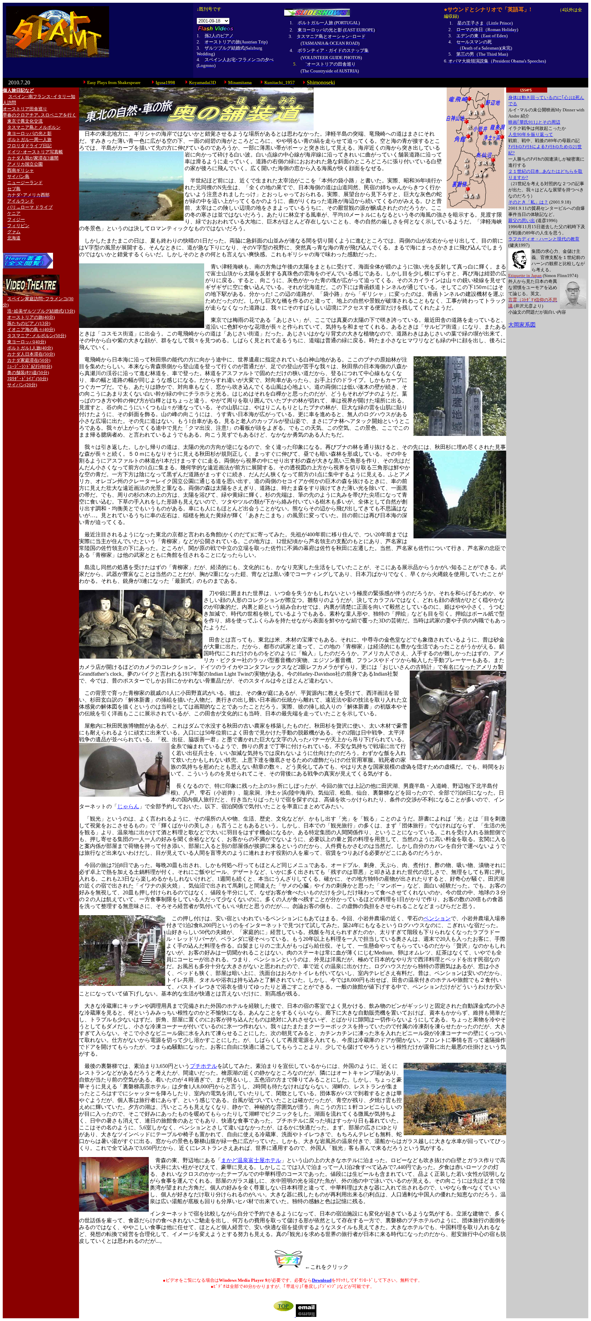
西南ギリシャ (20, 170)
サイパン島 (18, 176)
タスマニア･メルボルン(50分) (36, 335)
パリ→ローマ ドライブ (30, 207)
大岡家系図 (522, 325)
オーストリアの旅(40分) (31, 317)
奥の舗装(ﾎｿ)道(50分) (28, 372)
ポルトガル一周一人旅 (29, 139)
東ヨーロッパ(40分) (26, 341)
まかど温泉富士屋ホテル (251, 1160)
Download (321, 1280)
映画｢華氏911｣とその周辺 (534, 122)
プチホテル (203, 1066)
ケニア (14, 213)
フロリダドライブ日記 (29, 145)
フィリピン (18, 225)
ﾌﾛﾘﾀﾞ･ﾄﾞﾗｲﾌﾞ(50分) (27, 378)
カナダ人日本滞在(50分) (31, 354)
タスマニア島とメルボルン (34, 127)
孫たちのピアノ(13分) (28, 323)
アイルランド (20, 201)
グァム (14, 231)
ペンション (437, 918)
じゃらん (128, 806)
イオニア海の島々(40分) (31, 329)
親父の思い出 (521, 220)
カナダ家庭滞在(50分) (28, 360)
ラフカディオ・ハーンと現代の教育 (543, 239)
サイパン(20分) (22, 384)
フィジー (16, 219)
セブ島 (14, 188)
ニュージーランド (25, 182)
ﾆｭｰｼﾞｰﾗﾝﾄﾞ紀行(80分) (29, 366)
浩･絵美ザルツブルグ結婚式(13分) (41, 311)
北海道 (14, 237)
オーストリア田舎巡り (25, 108)
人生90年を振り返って (530, 134)
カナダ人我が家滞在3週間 (32, 158)
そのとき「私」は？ (528, 202)
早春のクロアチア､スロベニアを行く (39, 115)
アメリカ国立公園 (25, 164)
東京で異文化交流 (25, 121)
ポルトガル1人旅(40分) (30, 347)
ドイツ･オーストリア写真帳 (35, 151)
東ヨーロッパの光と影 (29, 133)
